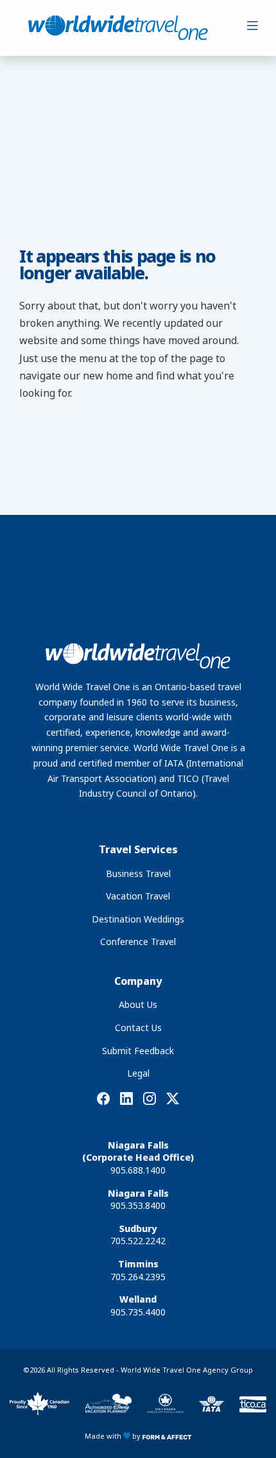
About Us (138, 1004)
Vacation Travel (138, 896)
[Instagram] (149, 1099)
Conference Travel (138, 941)
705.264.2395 (138, 1277)
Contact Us (138, 1027)
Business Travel (138, 873)
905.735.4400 (138, 1312)
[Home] (118, 27)
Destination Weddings (138, 919)
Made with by (113, 1436)
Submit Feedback (138, 1051)
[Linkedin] (126, 1099)
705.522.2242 (138, 1241)
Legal (138, 1073)
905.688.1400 (138, 1170)
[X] (172, 1099)
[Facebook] (103, 1099)
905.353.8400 (138, 1205)
